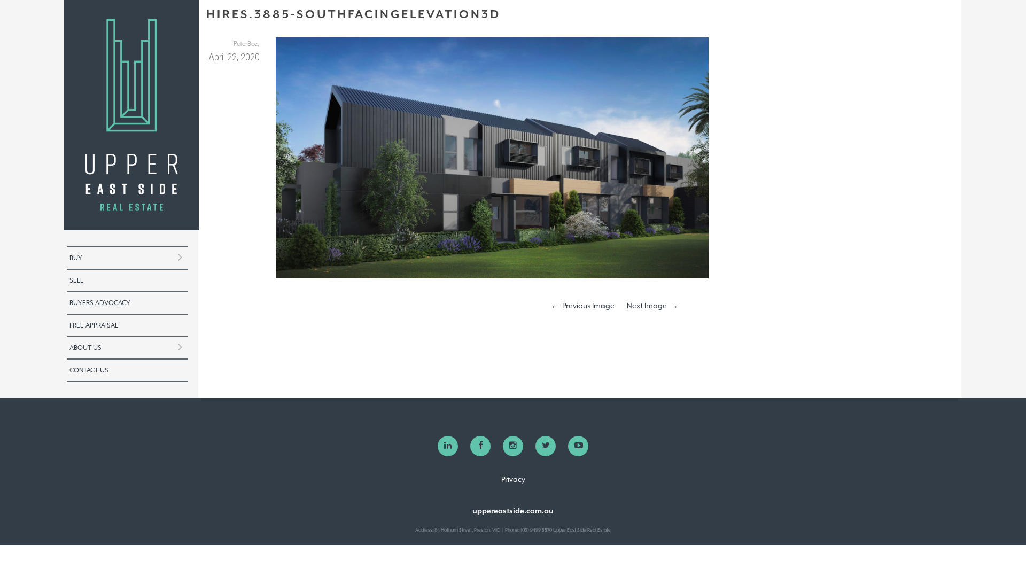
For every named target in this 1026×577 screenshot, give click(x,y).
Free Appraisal (93, 325)
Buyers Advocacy (99, 303)
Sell (76, 280)
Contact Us (88, 370)
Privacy (513, 479)
